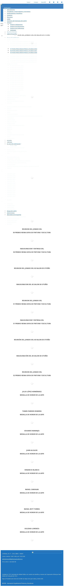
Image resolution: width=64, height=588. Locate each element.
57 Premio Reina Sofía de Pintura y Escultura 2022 (23, 49)
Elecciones (10, 17)
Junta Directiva (11, 9)
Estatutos (9, 15)
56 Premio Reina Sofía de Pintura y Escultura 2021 (23, 50)
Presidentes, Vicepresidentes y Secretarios (18, 11)
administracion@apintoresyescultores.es (12, 559)
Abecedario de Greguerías (14, 214)
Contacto (36, 2)
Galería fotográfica (12, 34)
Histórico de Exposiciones (17, 26)
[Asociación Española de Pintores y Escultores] (14, 5)
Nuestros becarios (12, 32)
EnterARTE (43, 2)
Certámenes (7, 36)
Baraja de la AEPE (12, 211)
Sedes (8, 19)
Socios (28, 2)
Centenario (13, 30)
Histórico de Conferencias (17, 28)
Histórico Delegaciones (16, 24)
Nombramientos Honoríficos (14, 13)
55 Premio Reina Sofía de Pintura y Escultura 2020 (23, 52)
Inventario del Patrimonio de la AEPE (17, 21)
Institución (7, 8)
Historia (9, 22)
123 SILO (9, 142)
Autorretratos (10, 213)
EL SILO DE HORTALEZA (13, 144)
